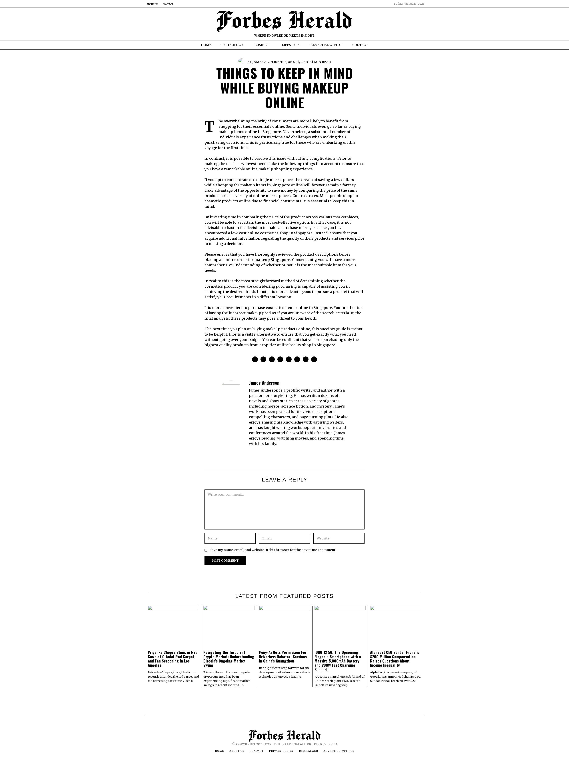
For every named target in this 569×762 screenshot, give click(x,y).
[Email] (314, 359)
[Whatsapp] (297, 359)
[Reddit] (306, 359)
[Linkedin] (289, 359)
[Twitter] (272, 359)
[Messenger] (263, 359)
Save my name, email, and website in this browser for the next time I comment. (273, 550)
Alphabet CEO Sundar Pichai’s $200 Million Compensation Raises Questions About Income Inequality (394, 658)
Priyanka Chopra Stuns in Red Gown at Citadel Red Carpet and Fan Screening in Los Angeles (173, 658)
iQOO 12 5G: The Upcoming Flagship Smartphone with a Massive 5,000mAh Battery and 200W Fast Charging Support (338, 660)
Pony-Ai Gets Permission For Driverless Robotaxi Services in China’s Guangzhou (283, 656)
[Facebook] (255, 359)
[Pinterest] (280, 359)
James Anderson (267, 62)
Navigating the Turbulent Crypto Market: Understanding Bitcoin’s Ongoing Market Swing (228, 658)
